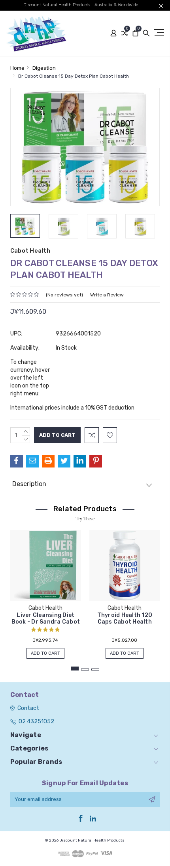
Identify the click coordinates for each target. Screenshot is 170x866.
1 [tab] (75, 668)
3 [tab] (95, 669)
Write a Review (107, 295)
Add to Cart (45, 653)
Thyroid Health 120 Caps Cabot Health (125, 618)
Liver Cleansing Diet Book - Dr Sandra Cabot (45, 618)
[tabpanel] (45, 590)
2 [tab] (85, 669)
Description (29, 484)
